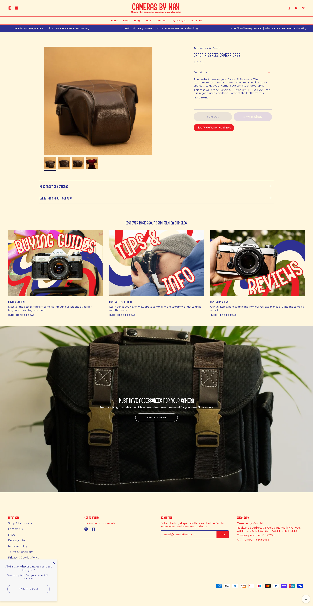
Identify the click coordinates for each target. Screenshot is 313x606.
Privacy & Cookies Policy (23, 557)
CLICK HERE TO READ (21, 315)
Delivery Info (16, 540)
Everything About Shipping (55, 198)
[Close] (53, 562)
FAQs (11, 534)
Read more (201, 98)
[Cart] (303, 8)
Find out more (156, 417)
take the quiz (28, 589)
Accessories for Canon (207, 48)
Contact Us (15, 529)
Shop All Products (20, 523)
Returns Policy (17, 546)
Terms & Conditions (20, 551)
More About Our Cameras (53, 186)
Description (201, 72)
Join (222, 534)
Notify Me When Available (214, 127)
